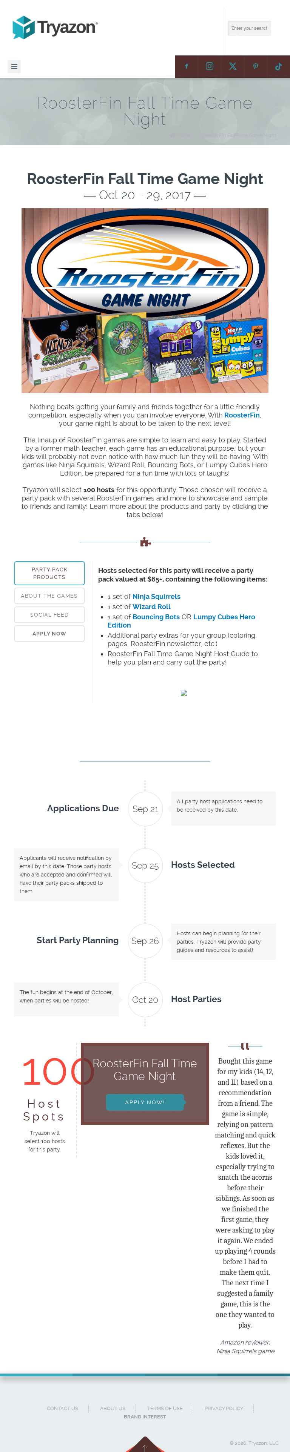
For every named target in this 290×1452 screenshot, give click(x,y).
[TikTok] (278, 66)
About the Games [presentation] (49, 596)
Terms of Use (165, 1408)
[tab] (49, 573)
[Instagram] (209, 66)
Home (184, 135)
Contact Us (62, 1408)
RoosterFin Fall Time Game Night (238, 135)
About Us (112, 1408)
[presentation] (49, 633)
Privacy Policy (224, 1408)
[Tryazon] (149, 27)
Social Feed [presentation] (49, 615)
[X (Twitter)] (232, 66)
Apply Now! (145, 1102)
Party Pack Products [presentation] (50, 573)
